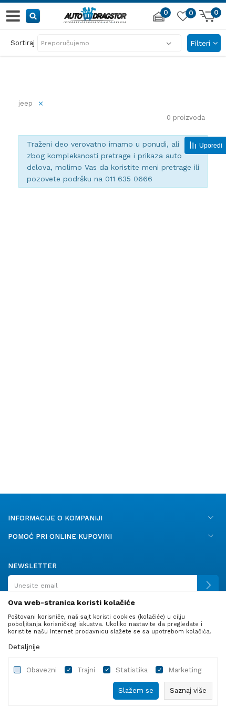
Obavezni (41, 670)
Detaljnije (24, 646)
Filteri (201, 43)
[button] (33, 15)
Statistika (132, 670)
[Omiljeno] (182, 18)
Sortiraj (23, 43)
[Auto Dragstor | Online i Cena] (95, 14)
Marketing (184, 670)
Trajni (86, 670)
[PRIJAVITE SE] (113, 589)
